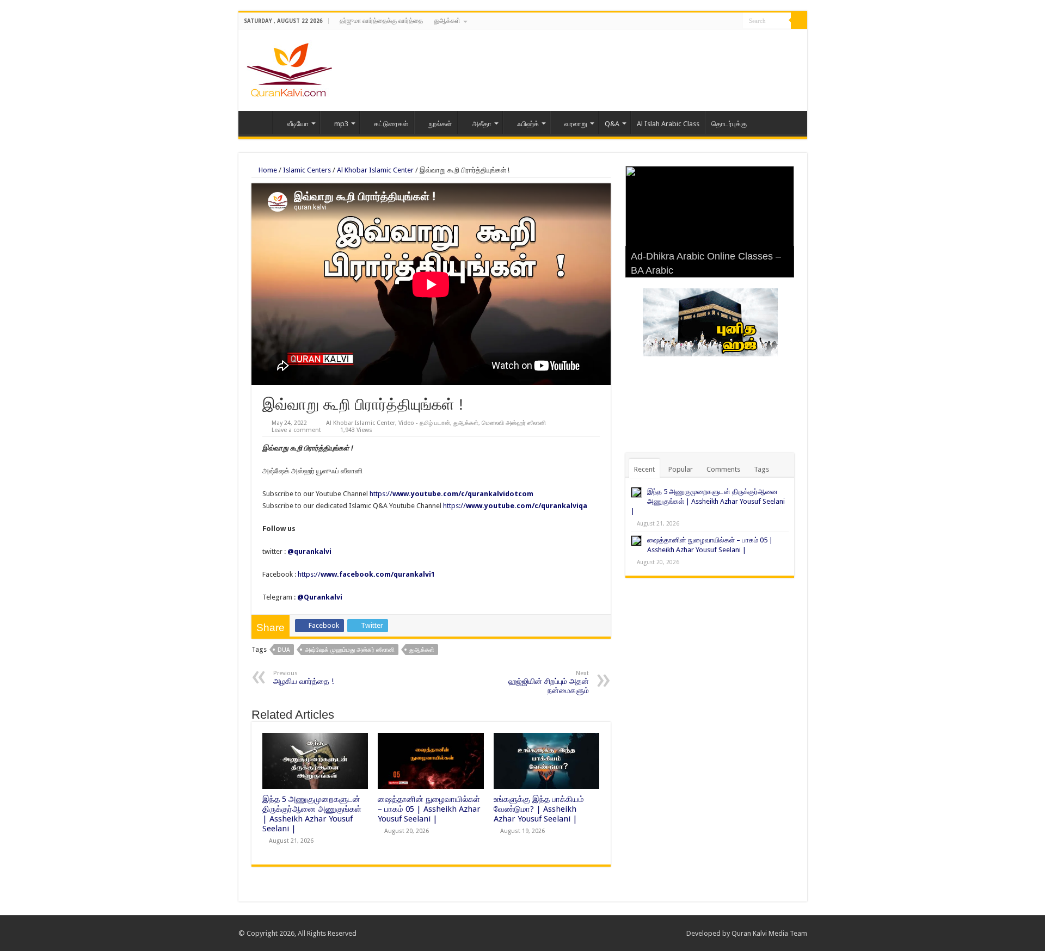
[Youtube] (734, 21)
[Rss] (703, 21)
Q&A (612, 124)
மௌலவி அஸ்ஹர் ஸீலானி (514, 423)
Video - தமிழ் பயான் (424, 423)
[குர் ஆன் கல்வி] (289, 68)
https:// (451, 494)
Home (258, 122)
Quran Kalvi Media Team (769, 933)
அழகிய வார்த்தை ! (303, 678)
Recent (644, 469)
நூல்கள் (440, 124)
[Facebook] (713, 21)
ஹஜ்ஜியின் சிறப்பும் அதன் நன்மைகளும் (548, 682)
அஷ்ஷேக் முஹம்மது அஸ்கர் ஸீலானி (350, 649)
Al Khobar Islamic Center (375, 170)
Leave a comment (296, 430)
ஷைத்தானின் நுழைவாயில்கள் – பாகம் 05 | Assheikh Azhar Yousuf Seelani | (429, 809)
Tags (761, 469)
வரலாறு (575, 124)
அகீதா (481, 124)
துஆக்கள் (447, 20)
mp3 (341, 124)
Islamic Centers (307, 170)
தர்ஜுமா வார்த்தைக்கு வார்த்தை (381, 20)
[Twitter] (724, 21)
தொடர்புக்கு (729, 124)
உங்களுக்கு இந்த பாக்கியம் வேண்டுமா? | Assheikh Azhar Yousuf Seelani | (539, 809)
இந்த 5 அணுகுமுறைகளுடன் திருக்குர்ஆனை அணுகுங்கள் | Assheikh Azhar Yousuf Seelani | (311, 813)
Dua (284, 649)
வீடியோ (298, 124)
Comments (723, 469)
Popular (680, 469)
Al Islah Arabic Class (668, 124)
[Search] (799, 21)
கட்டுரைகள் (391, 124)
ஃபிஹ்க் (528, 124)
